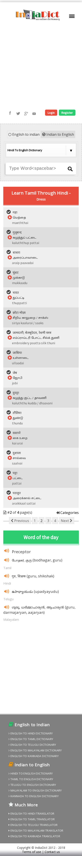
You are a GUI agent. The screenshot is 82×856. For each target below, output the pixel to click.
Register (67, 113)
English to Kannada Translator (35, 836)
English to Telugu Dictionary (33, 745)
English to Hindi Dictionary (31, 733)
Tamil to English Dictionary (31, 779)
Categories (69, 512)
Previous (21, 520)
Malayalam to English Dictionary (36, 790)
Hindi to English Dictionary (31, 773)
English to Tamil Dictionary (31, 739)
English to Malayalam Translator (36, 830)
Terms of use (31, 852)
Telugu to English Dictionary (33, 785)
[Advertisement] (41, 65)
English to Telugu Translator (34, 825)
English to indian (25, 134)
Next (65, 520)
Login (51, 113)
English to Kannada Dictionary (34, 756)
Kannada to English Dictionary (34, 796)
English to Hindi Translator (32, 813)
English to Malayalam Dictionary (36, 750)
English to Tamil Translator (32, 819)
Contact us (52, 852)
